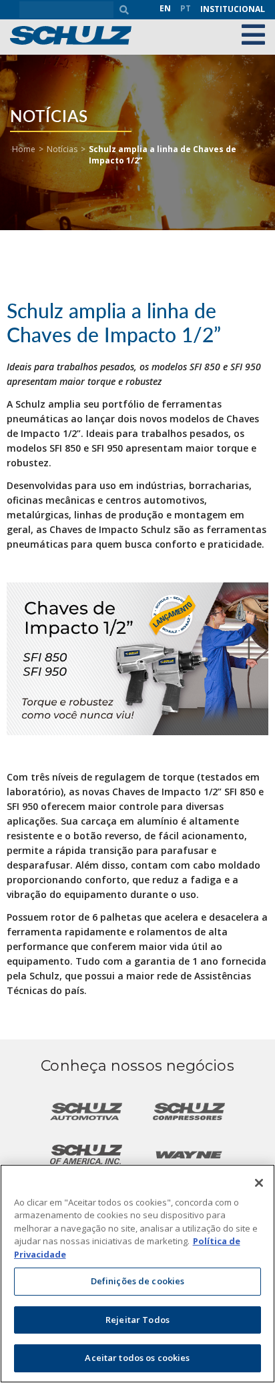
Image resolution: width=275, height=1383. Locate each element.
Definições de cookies (138, 1281)
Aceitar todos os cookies (137, 1358)
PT (185, 8)
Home (23, 149)
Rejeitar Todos (137, 1320)
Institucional (232, 9)
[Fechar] (259, 1183)
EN (165, 8)
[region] (137, 1273)
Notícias (62, 149)
